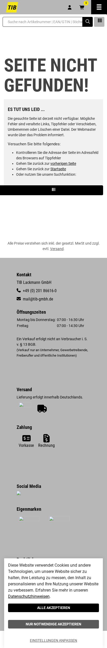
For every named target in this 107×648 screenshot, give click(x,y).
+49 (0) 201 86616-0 (39, 290)
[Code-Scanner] (99, 22)
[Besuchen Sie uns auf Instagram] (19, 494)
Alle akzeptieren (53, 608)
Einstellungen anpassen (53, 640)
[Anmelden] (69, 7)
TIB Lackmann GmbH (34, 282)
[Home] (12, 7)
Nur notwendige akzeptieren (53, 624)
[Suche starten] (87, 22)
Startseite (58, 169)
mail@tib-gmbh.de (37, 299)
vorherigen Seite (63, 163)
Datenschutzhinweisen (29, 596)
